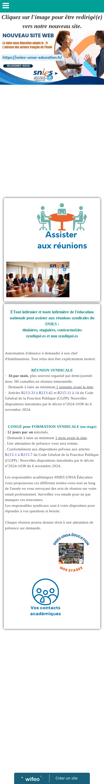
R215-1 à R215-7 (19, 455)
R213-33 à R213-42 (37, 393)
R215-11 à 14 (68, 393)
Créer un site (66, 777)
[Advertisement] (52, 141)
